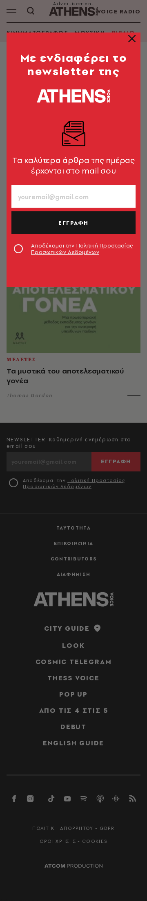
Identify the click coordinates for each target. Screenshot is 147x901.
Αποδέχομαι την (82, 248)
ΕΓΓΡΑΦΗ (73, 222)
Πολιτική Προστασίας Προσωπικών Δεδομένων (82, 249)
